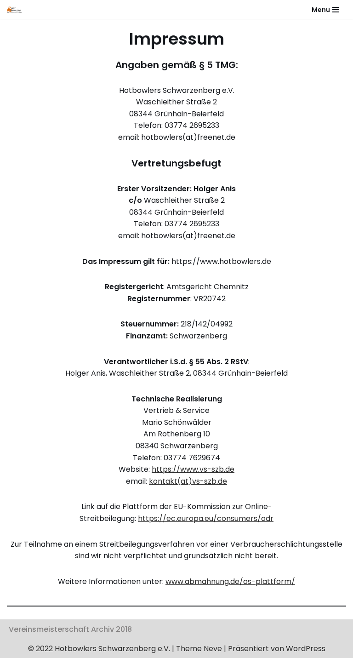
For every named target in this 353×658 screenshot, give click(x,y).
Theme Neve (198, 648)
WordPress (305, 648)
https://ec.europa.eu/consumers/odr (205, 518)
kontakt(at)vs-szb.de (188, 481)
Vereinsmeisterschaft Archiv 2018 (70, 629)
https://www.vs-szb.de (193, 469)
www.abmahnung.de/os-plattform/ (230, 581)
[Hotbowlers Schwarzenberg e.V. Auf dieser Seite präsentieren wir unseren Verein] (16, 9)
